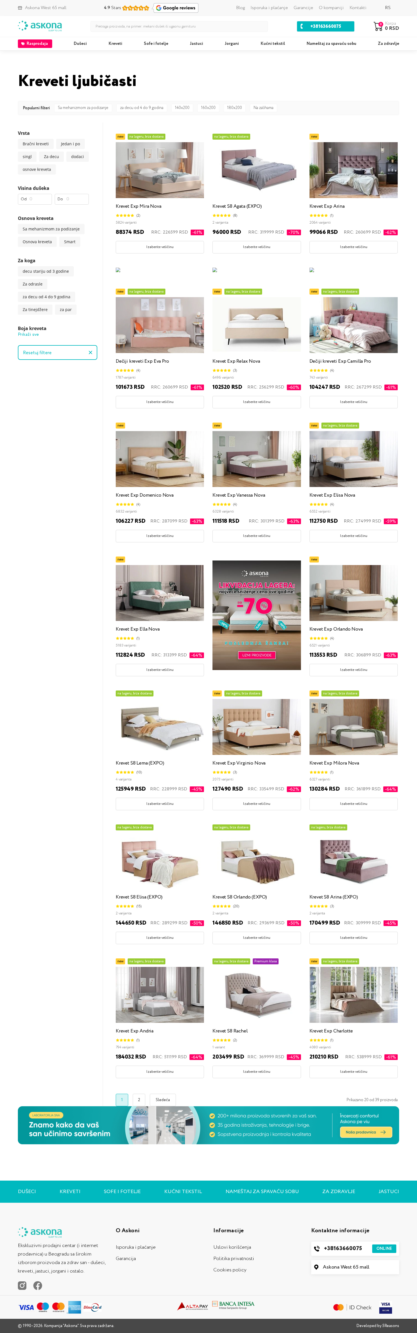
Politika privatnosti (233, 1258)
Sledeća (163, 1100)
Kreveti (115, 44)
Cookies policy (230, 1270)
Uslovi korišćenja (232, 1247)
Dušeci (80, 44)
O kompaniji (331, 8)
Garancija (126, 1258)
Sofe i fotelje (156, 44)
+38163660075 (358, 1248)
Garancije (303, 8)
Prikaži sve (28, 334)
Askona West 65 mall (346, 1267)
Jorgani (232, 44)
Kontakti (358, 8)
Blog (240, 8)
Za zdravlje (388, 44)
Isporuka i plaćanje (269, 8)
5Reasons (390, 1326)
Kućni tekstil (273, 44)
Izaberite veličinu (160, 247)
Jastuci (196, 44)
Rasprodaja (37, 44)
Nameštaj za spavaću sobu (331, 44)
